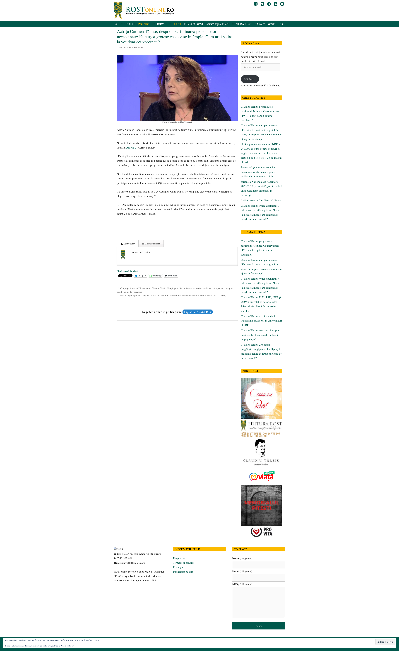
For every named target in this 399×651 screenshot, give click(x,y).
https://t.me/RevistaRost (197, 312)
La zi (177, 24)
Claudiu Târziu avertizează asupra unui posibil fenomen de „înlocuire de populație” (260, 334)
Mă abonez (249, 79)
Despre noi (179, 558)
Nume (242, 558)
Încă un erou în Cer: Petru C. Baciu (261, 200)
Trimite (258, 625)
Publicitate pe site (183, 571)
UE (169, 24)
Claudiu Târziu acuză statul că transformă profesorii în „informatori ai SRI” (261, 320)
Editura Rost (242, 24)
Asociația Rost (217, 24)
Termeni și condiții (183, 562)
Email (242, 571)
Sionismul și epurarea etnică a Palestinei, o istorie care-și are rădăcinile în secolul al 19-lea (258, 171)
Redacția (178, 567)
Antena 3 (131, 147)
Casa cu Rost (264, 24)
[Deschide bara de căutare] (282, 24)
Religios (158, 24)
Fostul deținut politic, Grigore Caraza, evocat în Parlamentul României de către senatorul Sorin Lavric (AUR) (173, 295)
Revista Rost (193, 24)
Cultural (128, 24)
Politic (143, 24)
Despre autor (129, 243)
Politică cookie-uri (67, 645)
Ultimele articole (152, 243)
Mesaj (242, 584)
